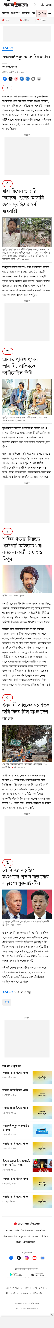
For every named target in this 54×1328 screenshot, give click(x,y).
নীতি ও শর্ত (10, 1293)
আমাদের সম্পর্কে (12, 1288)
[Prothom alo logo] (27, 1224)
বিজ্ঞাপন (27, 1288)
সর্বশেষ (5, 13)
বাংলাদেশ (15, 13)
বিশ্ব (33, 13)
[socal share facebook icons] (5, 78)
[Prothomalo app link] (16, 1275)
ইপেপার (45, 1236)
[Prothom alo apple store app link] (38, 1275)
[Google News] (42, 1258)
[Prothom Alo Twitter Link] (20, 1258)
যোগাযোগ (24, 1293)
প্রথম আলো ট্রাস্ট (10, 1236)
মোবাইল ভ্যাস (29, 1242)
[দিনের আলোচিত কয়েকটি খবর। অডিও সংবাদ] (42, 1165)
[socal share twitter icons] (11, 78)
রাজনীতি (26, 13)
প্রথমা (18, 1242)
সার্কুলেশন (39, 1288)
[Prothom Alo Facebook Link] (12, 1258)
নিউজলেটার (38, 1293)
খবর (7, 1002)
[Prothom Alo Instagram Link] (28, 1258)
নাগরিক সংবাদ (12, 1230)
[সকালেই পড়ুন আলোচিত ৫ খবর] (42, 1130)
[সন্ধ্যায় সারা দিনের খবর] (42, 1077)
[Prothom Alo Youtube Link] (36, 1258)
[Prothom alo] (15, 4)
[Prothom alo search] (35, 5)
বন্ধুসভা (22, 1236)
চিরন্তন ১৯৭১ (33, 1236)
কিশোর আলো (27, 1230)
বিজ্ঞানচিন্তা (40, 1230)
